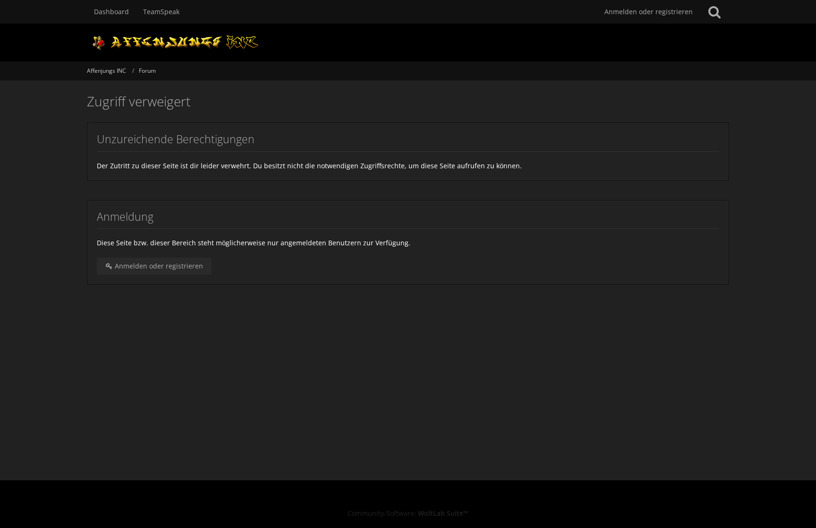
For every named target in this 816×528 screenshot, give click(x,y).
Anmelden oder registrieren (648, 11)
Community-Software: (408, 513)
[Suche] (714, 12)
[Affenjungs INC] (408, 42)
